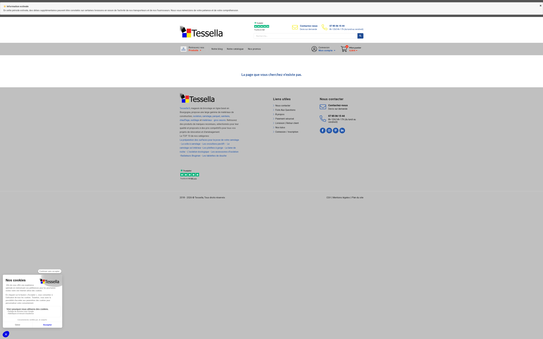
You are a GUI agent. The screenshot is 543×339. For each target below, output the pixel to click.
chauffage (185, 120)
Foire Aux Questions (285, 110)
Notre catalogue (235, 49)
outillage (195, 120)
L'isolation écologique (198, 151)
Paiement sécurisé (284, 118)
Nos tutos (280, 127)
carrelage (207, 116)
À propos (279, 114)
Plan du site (357, 197)
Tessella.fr (185, 108)
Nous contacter (282, 105)
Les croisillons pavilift (213, 144)
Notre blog (217, 49)
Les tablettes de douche (214, 155)
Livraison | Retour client (287, 123)
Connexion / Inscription (286, 132)
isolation (196, 116)
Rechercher (360, 36)
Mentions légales (341, 197)
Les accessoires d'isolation (224, 151)
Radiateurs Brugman (190, 155)
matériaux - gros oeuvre (214, 120)
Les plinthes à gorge (213, 147)
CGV (329, 197)
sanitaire (225, 116)
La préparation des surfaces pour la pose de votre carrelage (209, 140)
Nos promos (254, 49)
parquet (216, 116)
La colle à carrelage (190, 144)
